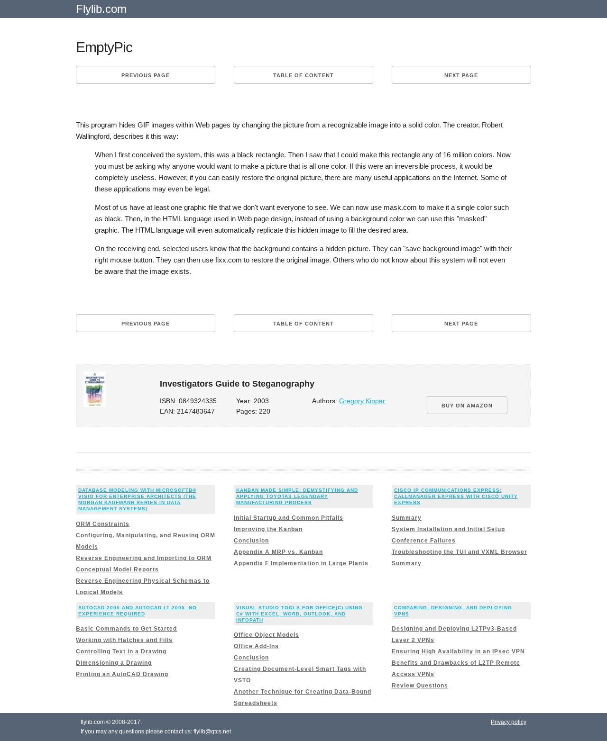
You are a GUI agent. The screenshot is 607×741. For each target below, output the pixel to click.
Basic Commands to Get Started (126, 628)
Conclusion (251, 540)
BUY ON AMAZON (467, 405)
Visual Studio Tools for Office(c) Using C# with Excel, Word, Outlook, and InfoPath (299, 614)
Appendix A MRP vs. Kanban (278, 552)
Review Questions (420, 685)
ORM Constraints (102, 524)
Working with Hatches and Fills (124, 640)
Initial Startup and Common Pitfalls (288, 518)
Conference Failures (424, 540)
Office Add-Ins (256, 646)
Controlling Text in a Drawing (121, 651)
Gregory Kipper (362, 401)
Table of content (303, 75)
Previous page (145, 75)
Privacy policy (508, 722)
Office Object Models (266, 635)
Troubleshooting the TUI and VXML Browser (459, 552)
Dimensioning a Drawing (114, 663)
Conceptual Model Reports (117, 569)
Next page (461, 75)
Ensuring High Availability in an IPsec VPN (458, 651)
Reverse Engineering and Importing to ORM (144, 558)
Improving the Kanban (268, 529)
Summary (407, 518)
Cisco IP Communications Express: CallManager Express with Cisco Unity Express (456, 496)
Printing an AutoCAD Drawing (122, 674)
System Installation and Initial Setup (448, 529)
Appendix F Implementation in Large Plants (301, 563)
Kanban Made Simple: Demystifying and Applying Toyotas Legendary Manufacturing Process (297, 496)
